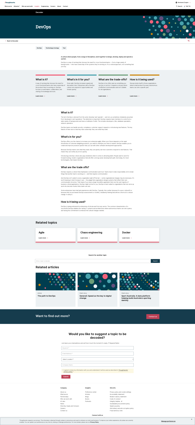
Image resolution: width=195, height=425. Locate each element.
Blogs (87, 396)
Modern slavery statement (118, 396)
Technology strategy (52, 48)
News (62, 403)
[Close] (191, 419)
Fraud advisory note (116, 410)
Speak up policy (115, 406)
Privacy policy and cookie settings (120, 392)
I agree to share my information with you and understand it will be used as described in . (96, 371)
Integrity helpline (115, 401)
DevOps (39, 48)
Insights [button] (37, 6)
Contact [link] (65, 6)
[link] (40, 96)
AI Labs (62, 401)
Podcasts (88, 401)
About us (63, 392)
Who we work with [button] (27, 6)
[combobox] (93, 261)
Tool (64, 48)
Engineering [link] (45, 6)
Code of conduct (115, 399)
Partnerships (64, 396)
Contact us (63, 410)
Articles (87, 394)
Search (180, 6)
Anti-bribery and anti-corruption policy (122, 408)
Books (87, 399)
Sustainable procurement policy (120, 403)
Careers (62, 408)
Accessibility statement (117, 394)
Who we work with (66, 399)
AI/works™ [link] (17, 6)
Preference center (91, 392)
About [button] (59, 6)
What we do (64, 394)
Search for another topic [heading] (98, 255)
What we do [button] (8, 6)
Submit (65, 377)
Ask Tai (188, 6)
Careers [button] (52, 6)
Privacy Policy (94, 422)
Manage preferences (168, 421)
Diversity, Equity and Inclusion (69, 406)
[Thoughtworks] (10, 1)
